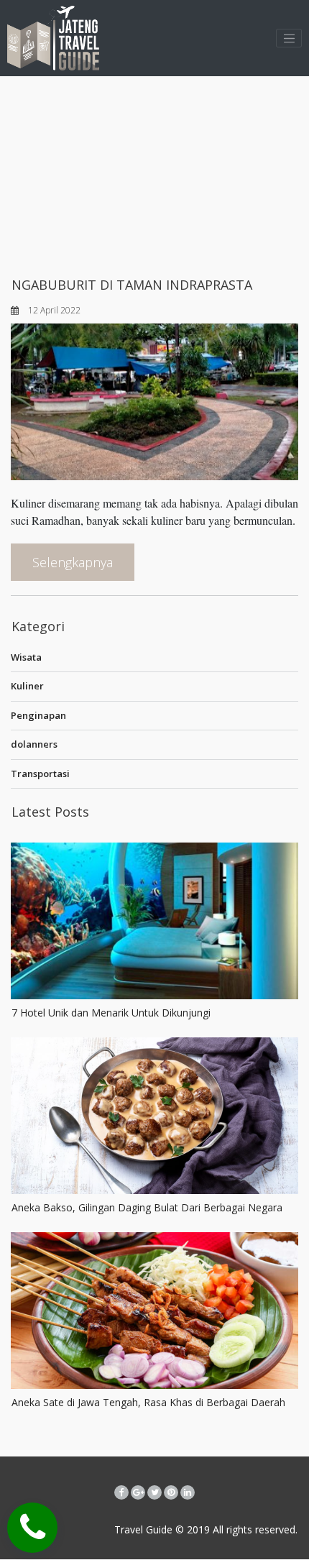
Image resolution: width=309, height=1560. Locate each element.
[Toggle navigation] (289, 38)
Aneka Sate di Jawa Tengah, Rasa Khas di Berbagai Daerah (148, 1402)
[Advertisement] (154, 173)
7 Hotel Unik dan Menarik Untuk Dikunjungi (111, 1012)
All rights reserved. (254, 1529)
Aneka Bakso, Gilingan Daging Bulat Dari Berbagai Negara (146, 1207)
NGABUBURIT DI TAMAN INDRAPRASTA (131, 284)
